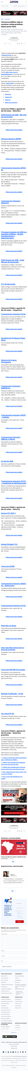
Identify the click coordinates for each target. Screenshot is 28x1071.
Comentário (4, 933)
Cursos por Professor (6, 1016)
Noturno (7, 100)
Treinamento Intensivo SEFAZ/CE (10, 202)
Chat (17, 978)
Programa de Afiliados (6, 988)
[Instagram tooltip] (15, 1052)
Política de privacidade (14, 1044)
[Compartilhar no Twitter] (19, 43)
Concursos (7, 19)
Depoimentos (18, 999)
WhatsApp (18, 980)
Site (2, 960)
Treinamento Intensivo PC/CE (13, 605)
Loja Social (3, 982)
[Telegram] (25, 1052)
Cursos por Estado (5, 1014)
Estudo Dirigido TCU (9, 544)
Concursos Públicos (15, 19)
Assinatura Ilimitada (5, 999)
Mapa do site (14, 1048)
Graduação (3, 1005)
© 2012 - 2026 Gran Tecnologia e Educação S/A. (14, 1042)
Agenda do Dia (6, 55)
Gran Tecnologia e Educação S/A (20, 1056)
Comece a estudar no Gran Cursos (14, 813)
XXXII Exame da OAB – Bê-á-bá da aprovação (13, 116)
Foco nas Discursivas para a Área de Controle (12, 648)
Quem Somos (4, 976)
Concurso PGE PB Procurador (13, 669)
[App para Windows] (3, 1052)
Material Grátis (18, 1001)
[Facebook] (20, 1052)
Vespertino (8, 97)
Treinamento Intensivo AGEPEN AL (10, 387)
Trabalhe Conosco (5, 991)
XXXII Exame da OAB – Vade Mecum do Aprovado (12, 261)
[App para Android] (10, 1052)
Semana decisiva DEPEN (11, 139)
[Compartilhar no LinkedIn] (21, 43)
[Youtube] (13, 1052)
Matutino (8, 94)
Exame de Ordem (5, 1003)
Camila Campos (4, 858)
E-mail (3, 955)
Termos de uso (14, 1046)
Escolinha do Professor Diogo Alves (13, 339)
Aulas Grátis (18, 1005)
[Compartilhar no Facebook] (17, 43)
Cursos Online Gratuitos (6, 1020)
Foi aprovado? (19, 993)
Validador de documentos (7, 984)
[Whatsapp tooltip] (18, 1052)
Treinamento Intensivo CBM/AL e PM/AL (10, 438)
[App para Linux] (6, 1052)
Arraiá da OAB (7, 461)
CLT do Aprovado (8, 284)
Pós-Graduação (4, 1007)
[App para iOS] (8, 1052)
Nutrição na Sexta (8, 625)
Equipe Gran (15, 37)
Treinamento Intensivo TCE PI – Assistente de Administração (13, 482)
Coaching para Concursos (7, 1001)
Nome (3, 950)
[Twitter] (23, 1052)
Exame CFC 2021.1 (8, 513)
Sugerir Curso (18, 1007)
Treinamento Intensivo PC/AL (13, 314)
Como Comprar (4, 980)
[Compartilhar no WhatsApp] (23, 43)
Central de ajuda (20, 976)
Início (2, 19)
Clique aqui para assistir (14, 130)
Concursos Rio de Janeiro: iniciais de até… (14, 857)
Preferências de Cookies (6, 993)
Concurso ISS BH (8, 566)
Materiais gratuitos (11, 102)
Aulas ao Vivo (18, 1003)
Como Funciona (4, 978)
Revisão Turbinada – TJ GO (12, 693)
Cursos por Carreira (5, 1012)
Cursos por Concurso (6, 1010)
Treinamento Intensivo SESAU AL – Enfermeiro (13, 584)
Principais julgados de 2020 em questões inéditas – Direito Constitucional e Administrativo (14, 235)
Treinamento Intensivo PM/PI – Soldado (13, 416)
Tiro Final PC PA (7, 713)
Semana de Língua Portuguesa (9, 361)
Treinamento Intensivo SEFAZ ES (13, 169)
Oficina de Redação (5, 1018)
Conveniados (4, 986)
